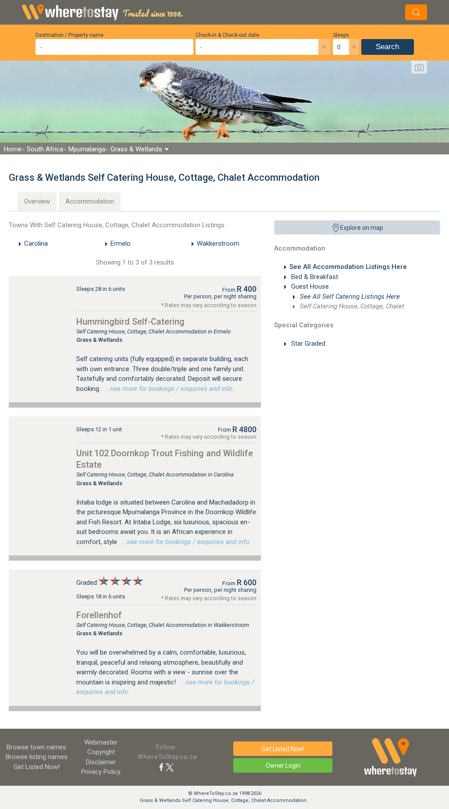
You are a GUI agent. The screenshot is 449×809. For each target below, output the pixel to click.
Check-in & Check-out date (227, 35)
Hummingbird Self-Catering (130, 321)
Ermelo (120, 243)
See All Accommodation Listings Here (348, 267)
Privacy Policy (101, 772)
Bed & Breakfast (313, 277)
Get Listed (37, 767)
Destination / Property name (69, 35)
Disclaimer (101, 762)
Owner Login (283, 765)
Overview (37, 201)
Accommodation (89, 201)
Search (387, 47)
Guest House (309, 286)
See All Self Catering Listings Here (349, 297)
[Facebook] (161, 767)
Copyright (101, 752)
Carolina (36, 243)
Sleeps (341, 35)
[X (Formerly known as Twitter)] (170, 767)
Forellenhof (99, 615)
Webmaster (101, 742)
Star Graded (307, 343)
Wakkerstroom (218, 243)
